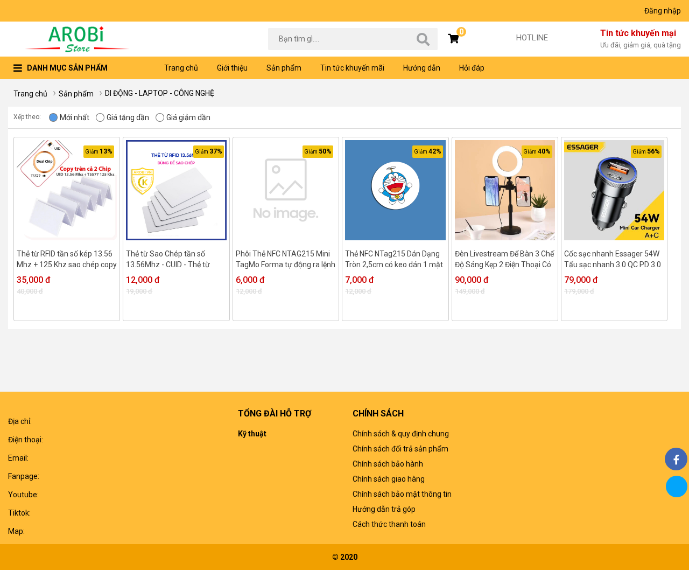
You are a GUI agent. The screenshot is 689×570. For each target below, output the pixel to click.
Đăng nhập (662, 10)
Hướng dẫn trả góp (384, 509)
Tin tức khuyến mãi (352, 68)
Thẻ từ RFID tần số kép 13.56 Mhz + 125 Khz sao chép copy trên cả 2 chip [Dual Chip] (67, 259)
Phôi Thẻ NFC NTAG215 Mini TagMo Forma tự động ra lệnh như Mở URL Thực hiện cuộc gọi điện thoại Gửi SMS (285, 259)
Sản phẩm (283, 68)
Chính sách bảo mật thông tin (402, 494)
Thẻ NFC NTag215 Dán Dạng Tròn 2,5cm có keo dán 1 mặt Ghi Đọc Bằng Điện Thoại (394, 259)
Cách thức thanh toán (389, 524)
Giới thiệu (232, 68)
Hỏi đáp (471, 68)
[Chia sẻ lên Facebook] (676, 459)
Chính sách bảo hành (388, 464)
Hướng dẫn (421, 68)
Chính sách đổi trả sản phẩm (400, 448)
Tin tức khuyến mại (640, 38)
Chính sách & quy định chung (401, 433)
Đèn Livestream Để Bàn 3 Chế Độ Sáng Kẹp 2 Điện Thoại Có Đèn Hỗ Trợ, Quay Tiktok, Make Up (504, 259)
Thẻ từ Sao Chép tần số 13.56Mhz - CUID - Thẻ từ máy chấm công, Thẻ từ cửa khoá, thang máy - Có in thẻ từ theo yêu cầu (173, 259)
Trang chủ (181, 68)
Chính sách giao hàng (389, 479)
